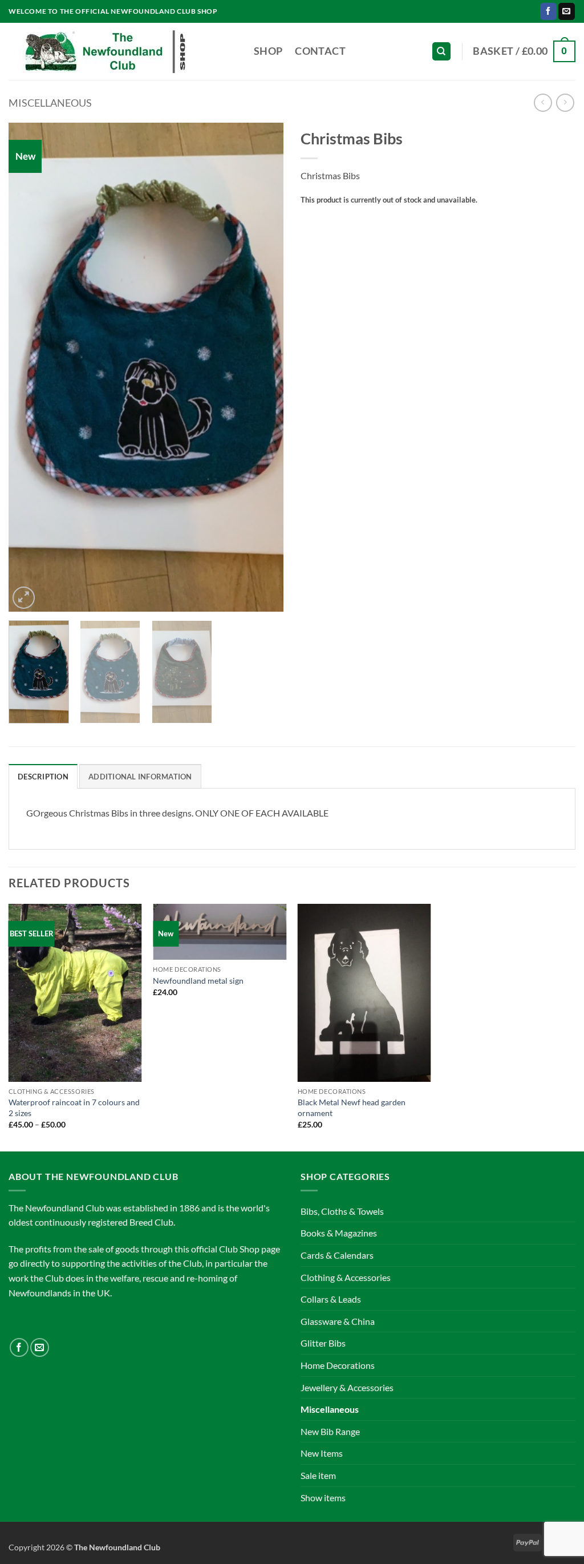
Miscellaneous (50, 102)
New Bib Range (330, 1431)
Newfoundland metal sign (198, 980)
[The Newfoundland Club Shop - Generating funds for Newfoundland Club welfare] (123, 51)
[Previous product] (565, 102)
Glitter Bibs (323, 1342)
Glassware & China (338, 1321)
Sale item (318, 1475)
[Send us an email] (566, 11)
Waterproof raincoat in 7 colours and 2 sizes (74, 1107)
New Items (322, 1453)
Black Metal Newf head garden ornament (351, 1107)
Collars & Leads (331, 1299)
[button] (524, 51)
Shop (268, 51)
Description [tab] (43, 776)
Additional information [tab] (140, 776)
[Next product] (542, 102)
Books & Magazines (339, 1232)
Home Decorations (338, 1365)
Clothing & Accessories (346, 1277)
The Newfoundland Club (117, 1547)
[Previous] (28, 367)
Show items (323, 1497)
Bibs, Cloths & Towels (342, 1211)
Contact (320, 51)
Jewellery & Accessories (347, 1387)
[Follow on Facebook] (548, 11)
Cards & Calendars (337, 1255)
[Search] (441, 51)
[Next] (263, 367)
